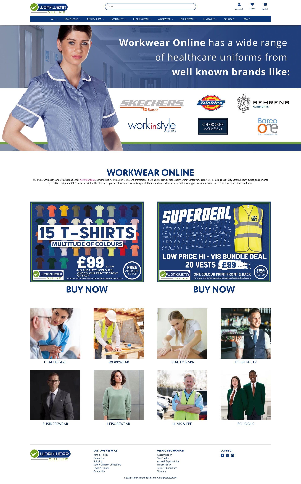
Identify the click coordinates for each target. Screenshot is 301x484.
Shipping (98, 461)
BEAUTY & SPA (94, 19)
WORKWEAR (164, 19)
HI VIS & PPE (209, 19)
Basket (265, 9)
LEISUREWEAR (187, 19)
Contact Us (99, 471)
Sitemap (161, 471)
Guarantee (99, 458)
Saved (252, 8)
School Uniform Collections (107, 464)
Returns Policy (101, 454)
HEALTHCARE (71, 19)
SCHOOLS (229, 19)
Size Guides (163, 458)
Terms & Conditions (167, 467)
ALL (53, 19)
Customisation (164, 454)
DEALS (246, 19)
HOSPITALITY (117, 19)
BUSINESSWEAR (141, 19)
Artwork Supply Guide (168, 461)
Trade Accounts (101, 467)
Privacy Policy (164, 464)
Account (239, 9)
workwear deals (87, 179)
